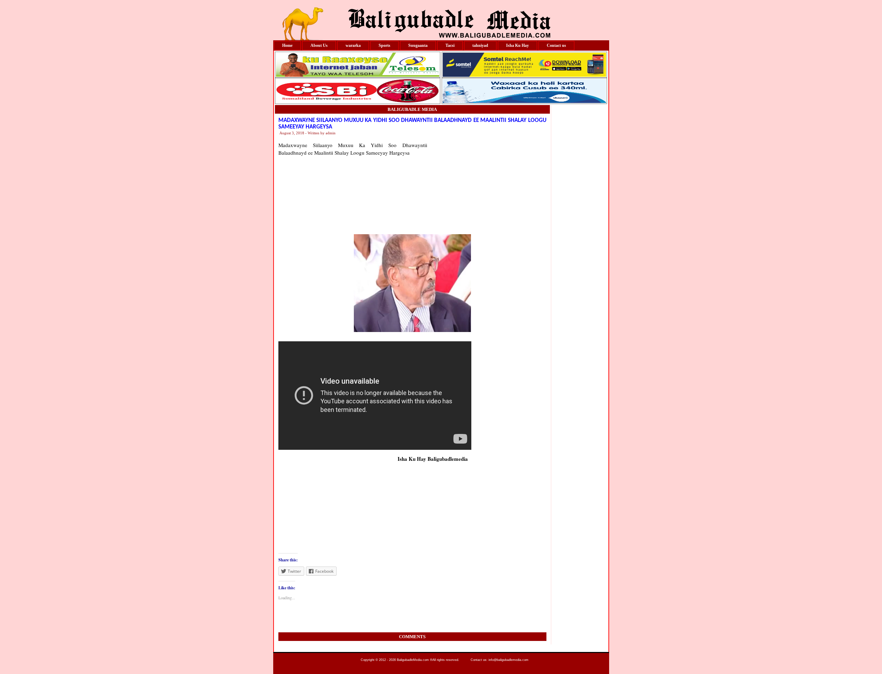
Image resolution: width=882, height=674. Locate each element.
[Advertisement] (487, 184)
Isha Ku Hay (517, 45)
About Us (319, 45)
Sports (384, 45)
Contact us (556, 45)
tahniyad (480, 45)
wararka (353, 45)
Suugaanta (418, 45)
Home (287, 45)
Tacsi (449, 45)
